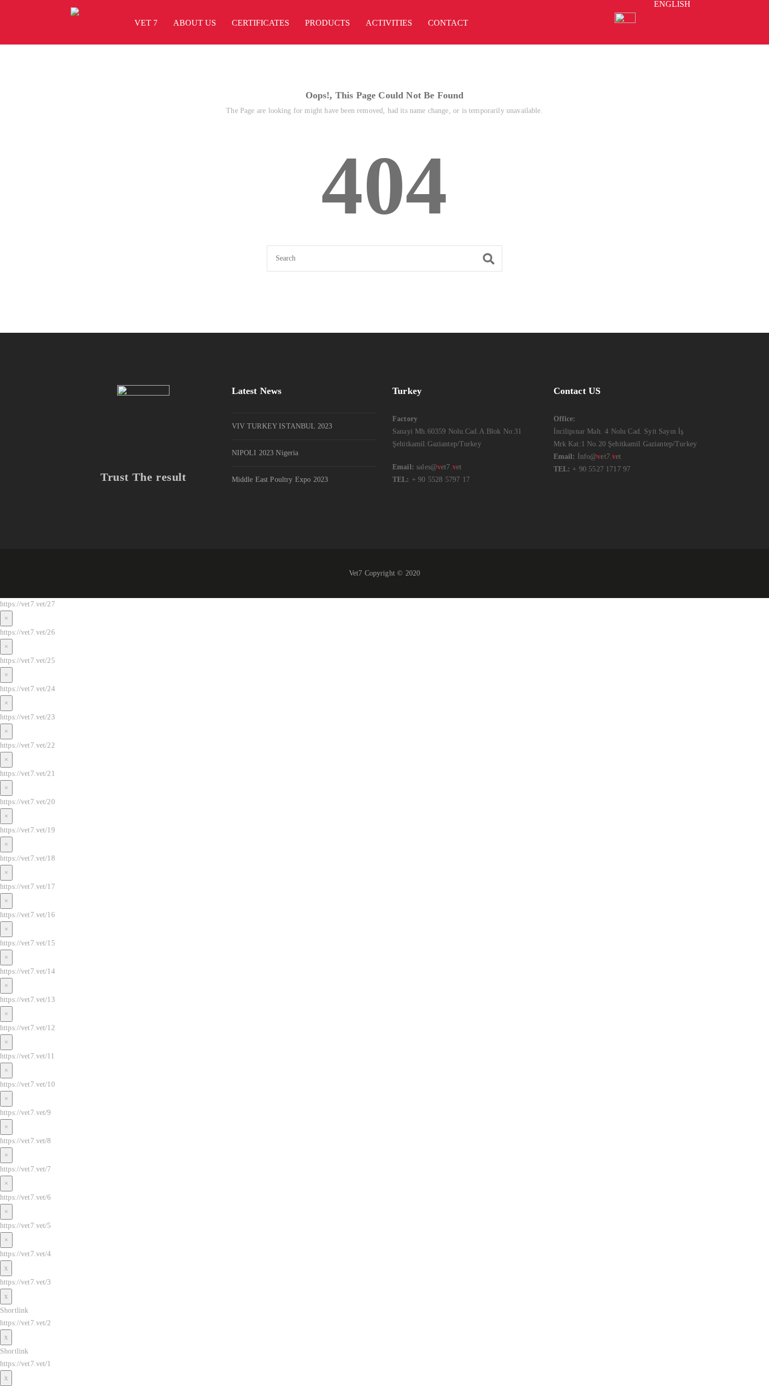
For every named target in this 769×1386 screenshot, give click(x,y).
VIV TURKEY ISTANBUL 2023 (282, 426)
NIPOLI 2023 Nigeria (265, 453)
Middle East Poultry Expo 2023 (280, 479)
